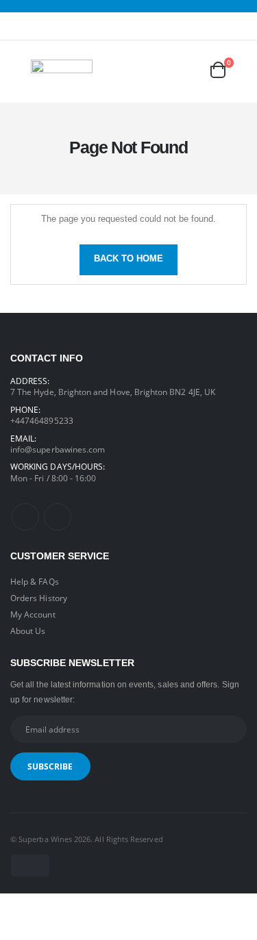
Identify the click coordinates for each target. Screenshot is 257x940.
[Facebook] (25, 517)
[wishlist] (192, 69)
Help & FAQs (34, 581)
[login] (166, 69)
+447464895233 (41, 420)
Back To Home (128, 259)
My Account (33, 614)
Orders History (38, 597)
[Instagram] (57, 517)
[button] (227, 70)
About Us (27, 630)
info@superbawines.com (57, 449)
